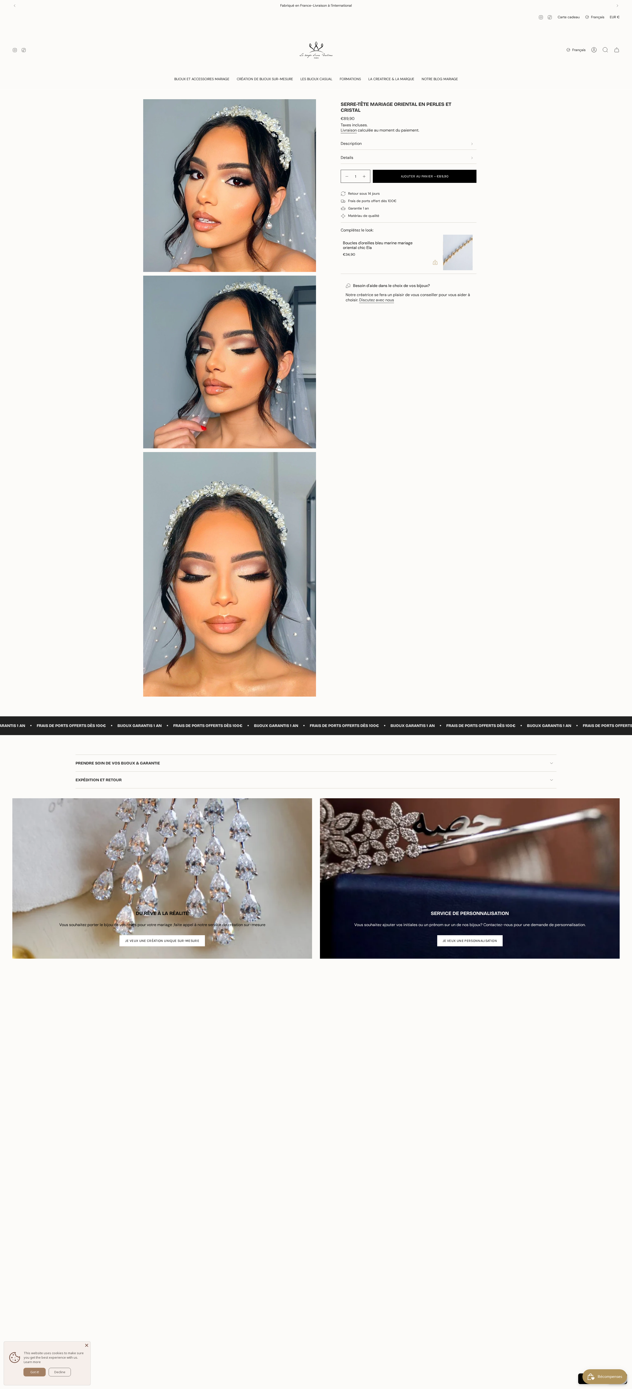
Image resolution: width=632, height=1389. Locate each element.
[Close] (86, 1345)
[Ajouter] (349, 262)
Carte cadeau (569, 17)
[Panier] (616, 50)
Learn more (32, 1362)
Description (351, 143)
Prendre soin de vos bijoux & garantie (118, 763)
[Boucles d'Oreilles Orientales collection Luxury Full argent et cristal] (371, 252)
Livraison (349, 130)
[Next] (617, 5)
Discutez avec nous (376, 300)
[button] (202, 79)
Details (347, 157)
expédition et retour (99, 780)
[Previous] (14, 5)
